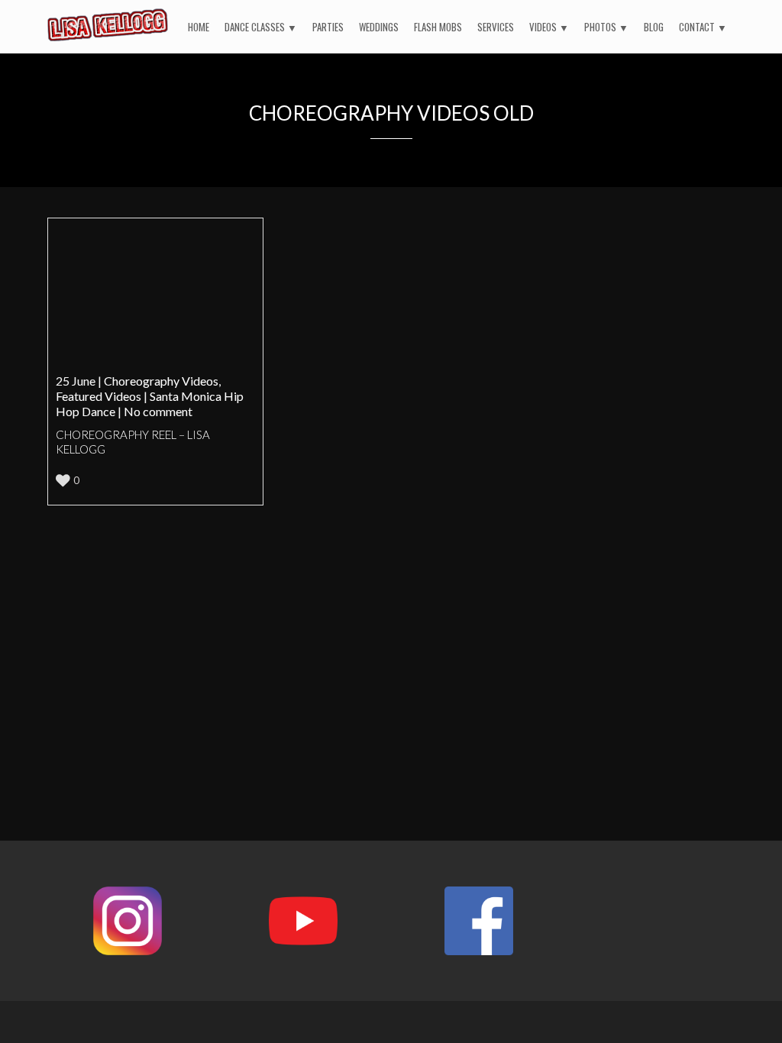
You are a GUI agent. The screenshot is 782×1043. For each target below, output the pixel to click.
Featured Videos (98, 396)
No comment (158, 411)
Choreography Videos (161, 380)
